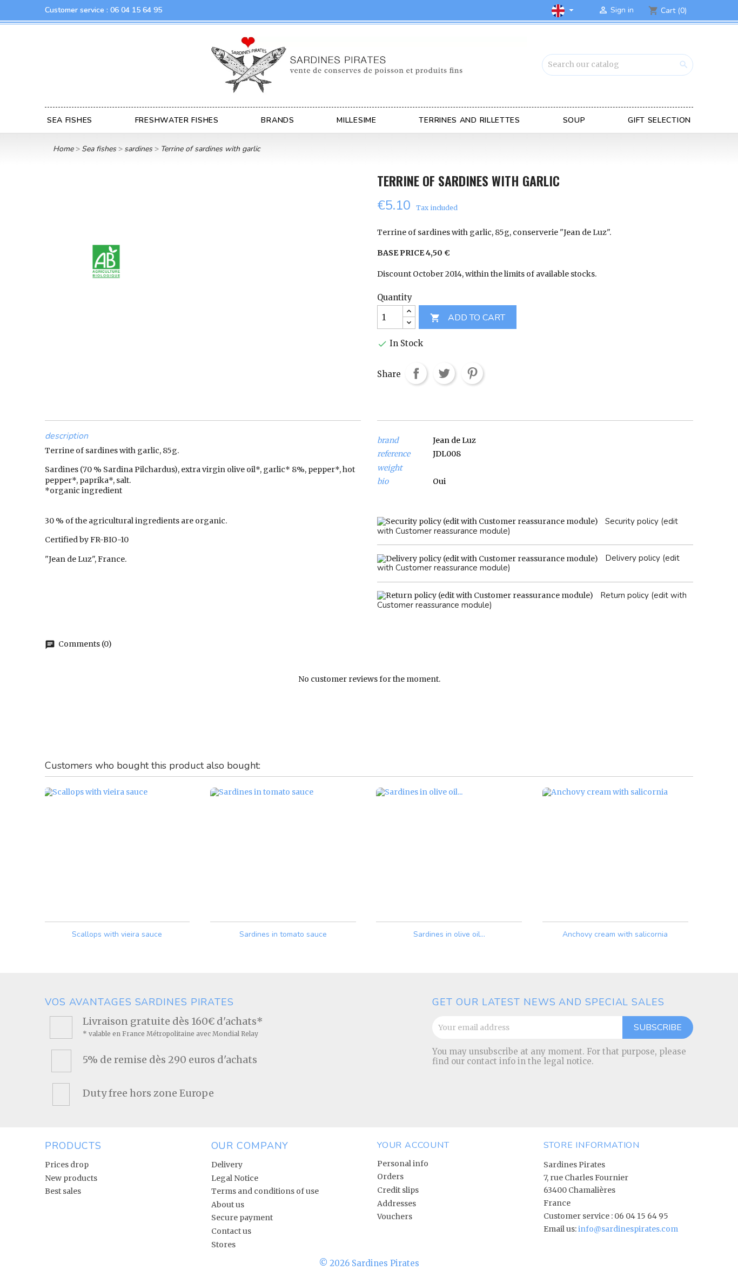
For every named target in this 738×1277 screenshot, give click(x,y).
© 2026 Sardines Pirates (369, 1263)
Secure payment (242, 1217)
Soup (574, 120)
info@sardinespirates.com (628, 1229)
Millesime (356, 120)
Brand (387, 440)
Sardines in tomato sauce (283, 934)
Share (416, 373)
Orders (390, 1176)
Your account (413, 1145)
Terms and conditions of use (265, 1191)
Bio (382, 481)
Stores (223, 1244)
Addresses (396, 1203)
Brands (277, 120)
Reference (393, 454)
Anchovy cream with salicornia (615, 934)
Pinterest (472, 373)
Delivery (227, 1165)
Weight (389, 468)
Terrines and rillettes (469, 120)
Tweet (444, 373)
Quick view (174, 903)
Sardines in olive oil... (449, 934)
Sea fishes (69, 120)
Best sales (63, 1191)
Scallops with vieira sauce (117, 934)
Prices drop (67, 1165)
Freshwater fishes (177, 120)
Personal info (402, 1163)
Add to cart (467, 318)
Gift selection (659, 120)
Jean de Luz (454, 440)
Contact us (231, 1231)
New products (71, 1178)
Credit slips (398, 1190)
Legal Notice (234, 1178)
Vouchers (394, 1216)
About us (227, 1204)
